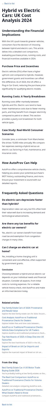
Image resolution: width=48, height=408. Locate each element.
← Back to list (8, 3)
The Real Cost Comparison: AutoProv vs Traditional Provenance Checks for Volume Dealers (22, 380)
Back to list (7, 404)
